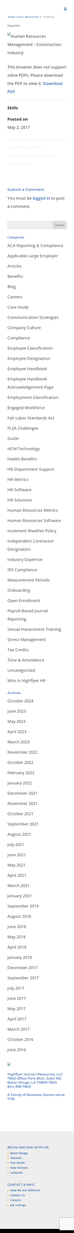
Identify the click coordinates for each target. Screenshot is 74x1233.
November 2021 (22, 803)
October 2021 (20, 813)
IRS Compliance (22, 569)
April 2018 (16, 947)
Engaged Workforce (26, 407)
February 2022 (20, 772)
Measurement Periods (28, 580)
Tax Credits (18, 650)
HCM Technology (23, 448)
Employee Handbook (27, 368)
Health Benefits (22, 459)
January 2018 (19, 957)
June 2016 (16, 1049)
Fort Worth (17, 1163)
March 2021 (18, 885)
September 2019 (23, 906)
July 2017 (15, 988)
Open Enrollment (23, 600)
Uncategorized (21, 670)
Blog (11, 286)
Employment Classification (32, 397)
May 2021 (16, 865)
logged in (41, 198)
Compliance (18, 338)
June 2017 (16, 998)
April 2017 (16, 1019)
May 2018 (16, 937)
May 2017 (16, 1008)
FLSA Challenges (22, 428)
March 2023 (18, 742)
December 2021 (22, 793)
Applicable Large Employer (32, 256)
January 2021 (19, 896)
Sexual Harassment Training (34, 629)
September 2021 (23, 824)
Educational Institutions (25, 147)
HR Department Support (30, 469)
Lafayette (16, 1173)
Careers (14, 297)
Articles (14, 266)
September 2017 (23, 978)
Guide (13, 438)
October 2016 (20, 1039)
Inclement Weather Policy (31, 530)
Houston (16, 1158)
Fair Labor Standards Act (30, 418)
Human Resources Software (34, 520)
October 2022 (20, 762)
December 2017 (22, 967)
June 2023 (16, 711)
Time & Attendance (25, 660)
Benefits (15, 276)
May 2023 (16, 721)
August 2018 (19, 916)
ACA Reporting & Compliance (35, 245)
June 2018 (16, 926)
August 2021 (19, 834)
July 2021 (15, 844)
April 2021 (16, 875)
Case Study (18, 307)
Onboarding (18, 590)
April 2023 (16, 731)
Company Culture (24, 327)
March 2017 (18, 1029)
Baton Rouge (19, 1153)
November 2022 (22, 752)
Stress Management (26, 639)
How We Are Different (25, 1190)
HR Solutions (19, 500)
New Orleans (19, 1168)
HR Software (19, 489)
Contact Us (17, 1195)
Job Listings (18, 1205)
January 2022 (19, 783)
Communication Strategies (33, 317)
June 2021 (16, 854)
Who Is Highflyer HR (26, 680)
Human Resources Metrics (32, 510)
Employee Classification (30, 348)
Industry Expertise (24, 559)
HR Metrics (18, 479)
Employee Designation (28, 358)
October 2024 (20, 701)
